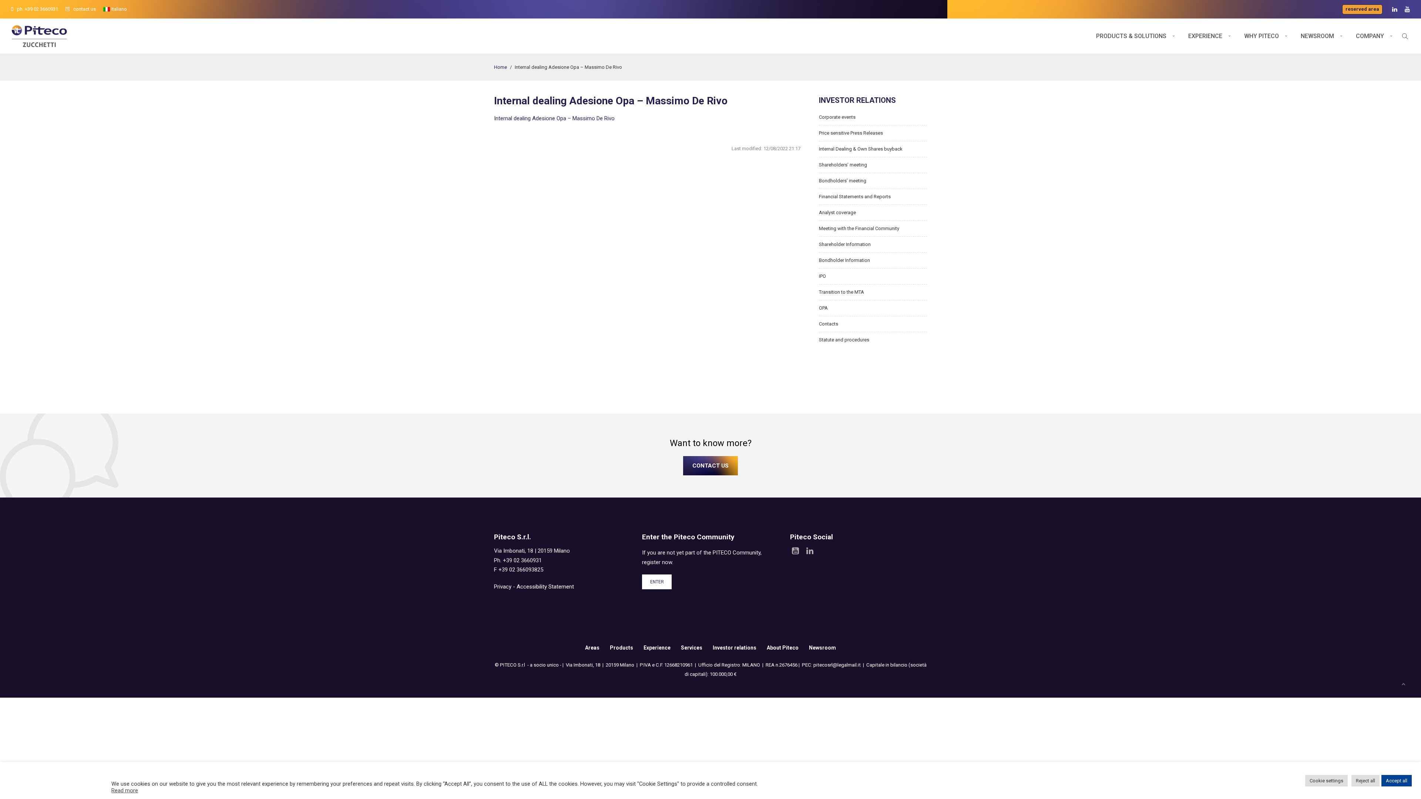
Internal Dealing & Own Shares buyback (861, 149)
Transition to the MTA (841, 292)
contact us (84, 9)
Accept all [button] (1396, 780)
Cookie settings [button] (1326, 780)
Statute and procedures (844, 340)
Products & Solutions (1131, 36)
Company (1370, 36)
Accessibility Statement (545, 586)
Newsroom (1317, 36)
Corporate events (837, 117)
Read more (124, 790)
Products (621, 648)
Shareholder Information (845, 244)
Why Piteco (1261, 36)
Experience (1205, 36)
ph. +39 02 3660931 (37, 9)
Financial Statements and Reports (855, 196)
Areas (592, 648)
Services (691, 648)
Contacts (828, 324)
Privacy (502, 586)
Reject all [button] (1365, 780)
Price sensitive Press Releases (851, 133)
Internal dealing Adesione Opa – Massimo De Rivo (554, 118)
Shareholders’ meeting (843, 165)
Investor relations (734, 648)
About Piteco (783, 648)
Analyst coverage (837, 212)
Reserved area (1362, 9)
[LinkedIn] (1394, 9)
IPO (822, 276)
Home (500, 67)
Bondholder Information (844, 260)
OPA (823, 308)
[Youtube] (1407, 9)
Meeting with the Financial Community (859, 228)
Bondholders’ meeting (842, 180)
